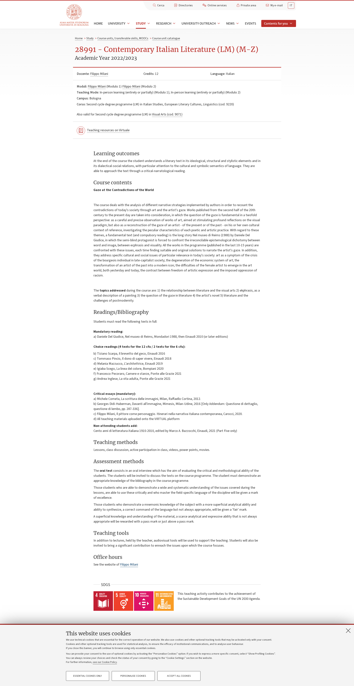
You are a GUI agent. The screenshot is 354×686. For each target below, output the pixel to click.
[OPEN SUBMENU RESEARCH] (174, 23)
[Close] (348, 631)
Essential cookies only (87, 676)
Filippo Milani (99, 73)
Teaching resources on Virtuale (108, 130)
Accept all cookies (179, 676)
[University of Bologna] (74, 15)
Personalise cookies (133, 676)
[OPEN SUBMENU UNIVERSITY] (128, 23)
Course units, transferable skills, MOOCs (122, 38)
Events (250, 23)
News (230, 23)
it (291, 5)
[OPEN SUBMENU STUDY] (148, 23)
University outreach (199, 23)
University (116, 23)
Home (98, 23)
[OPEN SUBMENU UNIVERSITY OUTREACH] (218, 23)
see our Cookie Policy (105, 662)
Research (163, 23)
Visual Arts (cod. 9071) (167, 114)
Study (141, 23)
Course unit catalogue (166, 38)
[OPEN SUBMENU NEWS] (237, 23)
